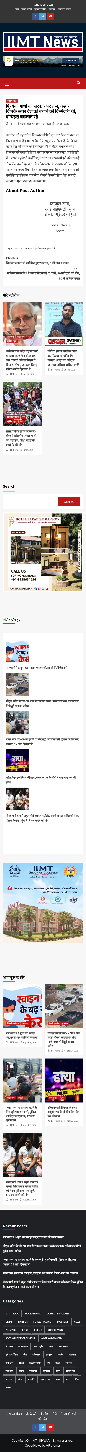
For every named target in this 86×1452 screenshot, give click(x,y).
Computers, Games (58, 1313)
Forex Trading (42, 1321)
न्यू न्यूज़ (69, 1362)
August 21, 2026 (29, 1199)
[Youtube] (50, 16)
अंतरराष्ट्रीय (38, 1346)
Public (38, 1330)
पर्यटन (21, 1371)
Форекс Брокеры (51, 1338)
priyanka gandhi (45, 248)
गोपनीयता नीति (48, 1414)
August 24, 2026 (29, 1042)
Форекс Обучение (17, 1346)
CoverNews (33, 1445)
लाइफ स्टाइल (45, 1379)
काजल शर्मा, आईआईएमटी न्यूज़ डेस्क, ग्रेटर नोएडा (30, 123)
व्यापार (58, 1379)
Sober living (55, 1330)
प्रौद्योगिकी (33, 1371)
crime (9, 1321)
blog (16, 1313)
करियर (52, 9)
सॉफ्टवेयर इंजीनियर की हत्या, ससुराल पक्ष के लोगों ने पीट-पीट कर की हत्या (41, 780)
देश (29, 336)
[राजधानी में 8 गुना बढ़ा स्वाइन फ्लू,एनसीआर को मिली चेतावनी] (17, 652)
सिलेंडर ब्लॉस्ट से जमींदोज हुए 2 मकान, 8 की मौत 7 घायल (37, 260)
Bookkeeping (33, 1313)
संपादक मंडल (64, 9)
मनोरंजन (9, 1379)
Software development (20, 1338)
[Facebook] (35, 16)
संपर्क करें (31, 1414)
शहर (67, 1379)
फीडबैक (43, 1419)
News (77, 1321)
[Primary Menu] (7, 83)
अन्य (51, 1346)
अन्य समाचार (63, 1346)
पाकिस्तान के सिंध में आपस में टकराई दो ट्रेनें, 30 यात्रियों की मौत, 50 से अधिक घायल (43, 273)
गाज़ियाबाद (36, 1354)
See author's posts (60, 228)
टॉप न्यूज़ (10, 336)
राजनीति (31, 1379)
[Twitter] (42, 16)
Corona (18, 248)
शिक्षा (21, 421)
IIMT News (13, 374)
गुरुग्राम (49, 1354)
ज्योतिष (60, 1354)
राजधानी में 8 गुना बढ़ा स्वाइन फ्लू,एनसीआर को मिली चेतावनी (36, 667)
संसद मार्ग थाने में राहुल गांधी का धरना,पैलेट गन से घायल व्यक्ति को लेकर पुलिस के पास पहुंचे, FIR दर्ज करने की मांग (42, 818)
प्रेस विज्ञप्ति (40, 9)
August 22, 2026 (29, 1125)
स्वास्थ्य (25, 1023)
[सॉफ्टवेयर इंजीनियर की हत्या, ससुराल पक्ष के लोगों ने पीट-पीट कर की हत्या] (17, 762)
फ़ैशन (58, 1371)
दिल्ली (30, 412)
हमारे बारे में (26, 9)
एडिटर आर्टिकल (12, 1354)
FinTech (23, 1321)
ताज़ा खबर (21, 336)
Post (25, 1330)
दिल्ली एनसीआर (13, 416)
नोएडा (57, 1362)
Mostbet (62, 1321)
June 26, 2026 (28, 374)
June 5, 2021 (62, 123)
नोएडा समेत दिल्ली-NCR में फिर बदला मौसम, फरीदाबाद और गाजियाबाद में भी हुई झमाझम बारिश (42, 703)
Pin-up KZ (11, 1330)
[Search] (78, 83)
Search (9, 486)
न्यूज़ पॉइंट (9, 1371)
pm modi (29, 248)
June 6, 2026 (69, 369)
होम (17, 9)
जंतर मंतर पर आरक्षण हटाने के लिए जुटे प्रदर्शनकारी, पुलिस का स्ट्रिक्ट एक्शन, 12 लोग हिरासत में (42, 741)
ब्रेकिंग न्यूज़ (11, 100)
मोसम (66, 1023)
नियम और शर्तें (68, 1414)
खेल (25, 1354)
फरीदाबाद (46, 1371)
